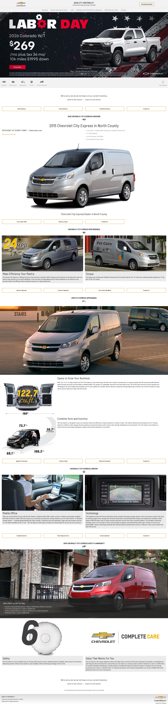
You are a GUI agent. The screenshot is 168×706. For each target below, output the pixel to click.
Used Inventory (63, 109)
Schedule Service (22, 535)
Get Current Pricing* (9, 134)
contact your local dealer (98, 690)
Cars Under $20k (22, 221)
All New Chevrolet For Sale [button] (58, 10)
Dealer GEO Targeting (161, 703)
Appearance (23, 85)
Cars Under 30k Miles (105, 290)
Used (72, 10)
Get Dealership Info (146, 4)
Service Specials (105, 535)
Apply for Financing (21, 461)
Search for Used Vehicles (93, 100)
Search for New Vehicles (74, 100)
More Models (163, 85)
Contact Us (146, 109)
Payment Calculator (105, 461)
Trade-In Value (63, 461)
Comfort (31, 85)
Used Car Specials (63, 290)
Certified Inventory (104, 109)
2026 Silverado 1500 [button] (111, 10)
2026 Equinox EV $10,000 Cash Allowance (89, 10)
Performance (13, 85)
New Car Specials (22, 290)
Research (45, 10)
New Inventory (22, 109)
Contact (123, 10)
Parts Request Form (63, 535)
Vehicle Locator (63, 221)
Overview (4, 85)
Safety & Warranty (42, 85)
